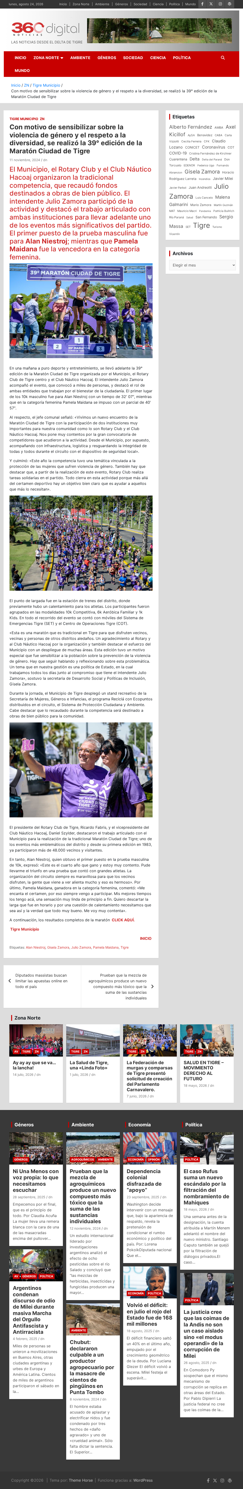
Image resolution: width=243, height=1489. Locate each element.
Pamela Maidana (106, 947)
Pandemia (205, 211)
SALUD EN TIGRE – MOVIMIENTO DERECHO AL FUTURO (204, 1071)
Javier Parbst (177, 187)
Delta (195, 158)
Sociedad (140, 4)
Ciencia (158, 4)
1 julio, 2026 (79, 1074)
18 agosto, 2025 (139, 1331)
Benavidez (204, 135)
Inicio (63, 4)
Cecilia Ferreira (191, 141)
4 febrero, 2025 (25, 1339)
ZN (42, 119)
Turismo (217, 227)
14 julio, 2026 (23, 1074)
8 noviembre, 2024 (84, 1399)
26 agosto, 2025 (196, 1363)
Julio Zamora (81, 947)
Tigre (125, 947)
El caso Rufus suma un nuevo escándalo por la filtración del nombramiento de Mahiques (206, 1187)
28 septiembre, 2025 (29, 1197)
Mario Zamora (200, 205)
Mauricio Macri (187, 211)
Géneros (121, 4)
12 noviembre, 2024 (85, 1228)
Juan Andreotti (200, 187)
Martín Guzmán (223, 205)
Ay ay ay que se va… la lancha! (34, 1065)
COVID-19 (178, 153)
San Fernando (206, 217)
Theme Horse (81, 1480)
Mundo (190, 4)
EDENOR (189, 165)
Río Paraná (176, 217)
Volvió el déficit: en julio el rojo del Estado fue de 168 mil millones (150, 1314)
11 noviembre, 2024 (24, 160)
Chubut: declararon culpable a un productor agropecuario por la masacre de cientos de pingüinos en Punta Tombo (92, 1367)
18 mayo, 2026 (195, 1085)
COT (231, 147)
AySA (191, 135)
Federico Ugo (205, 165)
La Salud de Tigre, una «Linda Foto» (89, 1065)
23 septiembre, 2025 (143, 1197)
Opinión (154, 1159)
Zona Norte (81, 4)
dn (45, 160)
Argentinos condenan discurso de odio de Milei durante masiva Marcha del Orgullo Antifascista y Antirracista (34, 1310)
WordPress (143, 1480)
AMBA (219, 127)
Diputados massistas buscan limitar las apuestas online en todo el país (41, 981)
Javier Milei (223, 178)
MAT (172, 211)
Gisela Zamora (58, 947)
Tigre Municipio (23, 119)
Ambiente (102, 4)
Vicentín (174, 234)
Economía (139, 1125)
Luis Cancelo (204, 197)
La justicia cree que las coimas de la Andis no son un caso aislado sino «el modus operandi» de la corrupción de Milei (206, 1334)
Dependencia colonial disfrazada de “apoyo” (144, 1180)
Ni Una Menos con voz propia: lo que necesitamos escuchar (36, 1180)
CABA (218, 135)
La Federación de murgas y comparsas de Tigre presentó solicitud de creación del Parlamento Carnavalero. (150, 1076)
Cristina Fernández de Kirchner (210, 153)
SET (188, 227)
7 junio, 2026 (137, 1096)
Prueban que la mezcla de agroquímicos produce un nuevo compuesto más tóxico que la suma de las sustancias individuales (118, 986)
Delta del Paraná (212, 159)
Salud (189, 217)
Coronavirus (213, 147)
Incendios (204, 179)
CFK (207, 141)
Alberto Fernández (190, 127)
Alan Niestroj (35, 947)
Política (174, 4)
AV (16, 1051)
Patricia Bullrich (223, 211)
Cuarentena (178, 159)
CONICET (192, 147)
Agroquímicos (82, 1159)
